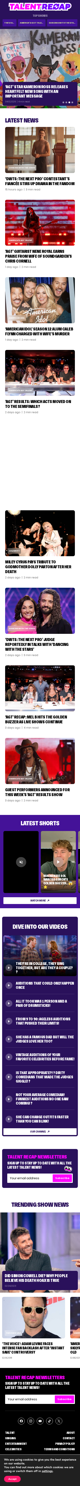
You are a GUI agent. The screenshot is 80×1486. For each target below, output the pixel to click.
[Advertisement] (40, 462)
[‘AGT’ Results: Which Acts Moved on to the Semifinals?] (40, 373)
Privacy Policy (65, 1443)
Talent (10, 1432)
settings (47, 1471)
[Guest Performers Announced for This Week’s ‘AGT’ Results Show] (40, 761)
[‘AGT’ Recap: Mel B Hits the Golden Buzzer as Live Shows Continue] (40, 688)
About (71, 1432)
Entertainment (16, 1443)
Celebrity (14, 551)
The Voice (9, 23)
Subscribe (62, 1178)
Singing (10, 1438)
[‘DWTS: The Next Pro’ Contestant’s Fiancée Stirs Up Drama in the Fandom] (40, 150)
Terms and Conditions (59, 1449)
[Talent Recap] (40, 7)
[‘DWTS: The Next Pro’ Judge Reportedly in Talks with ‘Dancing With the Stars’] (40, 611)
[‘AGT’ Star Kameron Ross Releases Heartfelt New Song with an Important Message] (40, 68)
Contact (69, 1438)
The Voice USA (13, 1333)
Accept (12, 1479)
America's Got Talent (32, 23)
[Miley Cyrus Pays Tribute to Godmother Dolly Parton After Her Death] (40, 533)
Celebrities (13, 1449)
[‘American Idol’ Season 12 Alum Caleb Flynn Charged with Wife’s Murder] (40, 300)
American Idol (17, 318)
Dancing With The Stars (63, 23)
